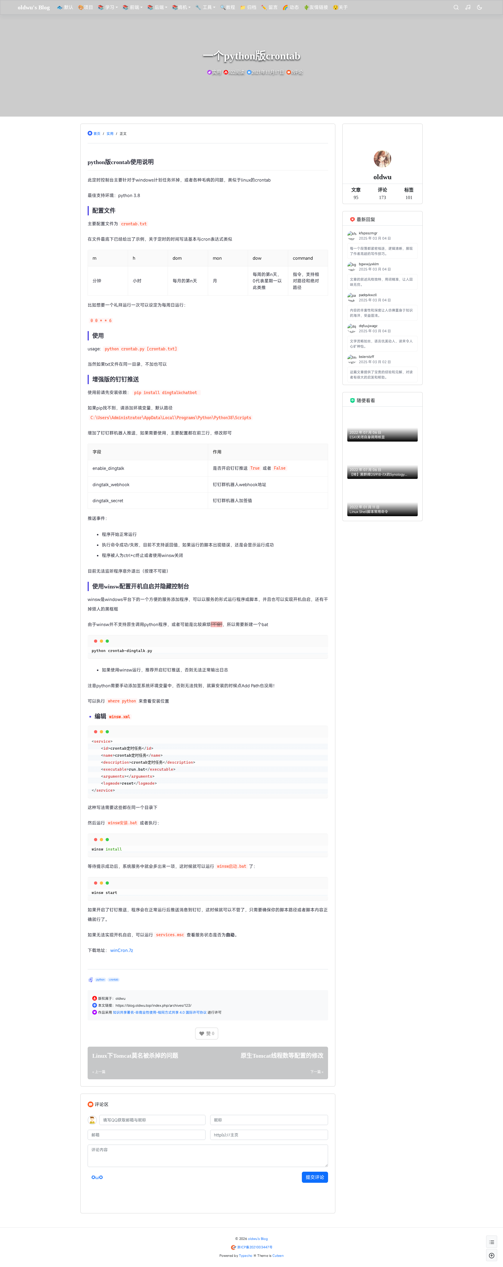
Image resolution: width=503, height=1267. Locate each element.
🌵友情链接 (316, 7)
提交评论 (315, 1177)
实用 (110, 133)
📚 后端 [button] (155, 7)
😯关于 (340, 7)
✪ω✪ (97, 1177)
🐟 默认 (65, 7)
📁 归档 (248, 7)
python (100, 979)
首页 (96, 133)
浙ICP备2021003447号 (254, 1247)
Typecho (245, 1255)
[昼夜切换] (479, 7)
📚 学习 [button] (106, 7)
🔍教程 (227, 7)
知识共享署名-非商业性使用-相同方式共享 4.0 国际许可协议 (160, 1012)
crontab (113, 979)
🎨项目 (85, 7)
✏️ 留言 (269, 7)
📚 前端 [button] (131, 7)
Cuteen (278, 1255)
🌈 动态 (290, 7)
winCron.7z (121, 950)
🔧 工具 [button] (203, 7)
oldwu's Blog (258, 1238)
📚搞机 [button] (179, 7)
